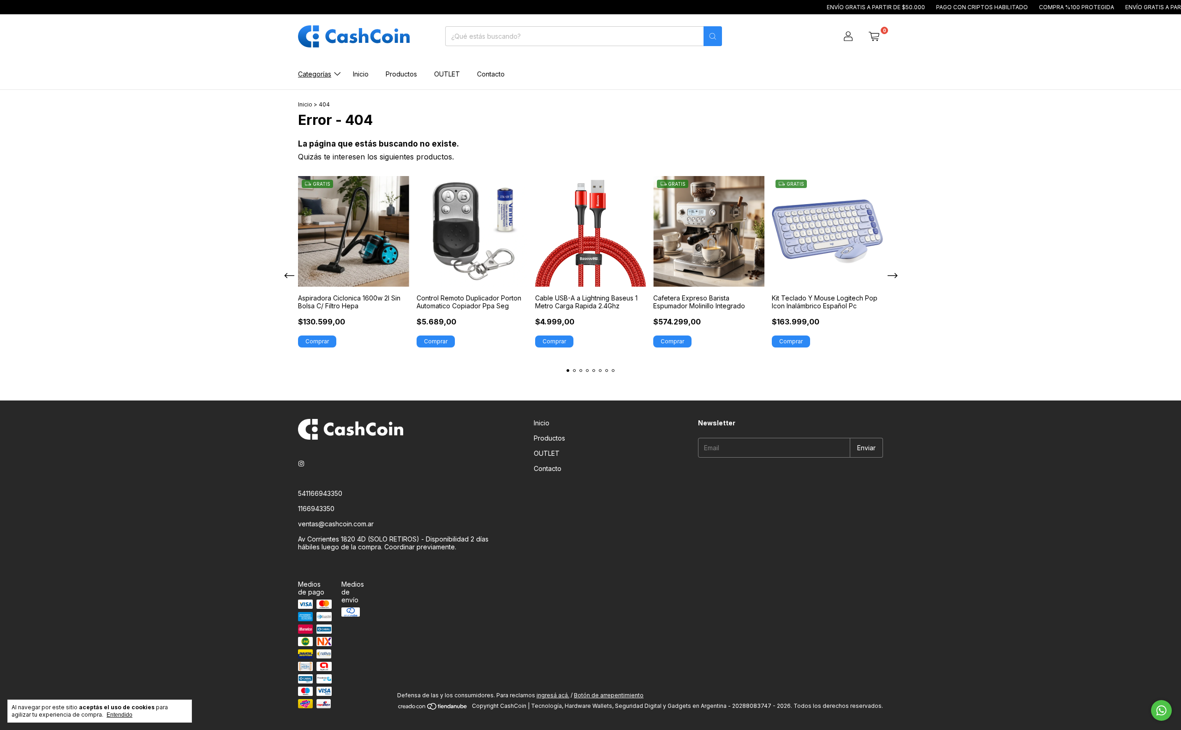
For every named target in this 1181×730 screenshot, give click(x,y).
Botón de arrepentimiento (609, 695)
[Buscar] (713, 36)
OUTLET (447, 74)
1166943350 (316, 508)
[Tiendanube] (433, 708)
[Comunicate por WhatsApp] (1161, 710)
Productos (401, 74)
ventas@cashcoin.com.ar (336, 524)
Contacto (491, 74)
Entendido (119, 715)
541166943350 (320, 493)
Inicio (361, 74)
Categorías (314, 74)
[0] (874, 36)
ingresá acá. (553, 695)
